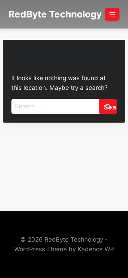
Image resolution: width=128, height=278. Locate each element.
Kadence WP (96, 249)
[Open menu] (112, 14)
